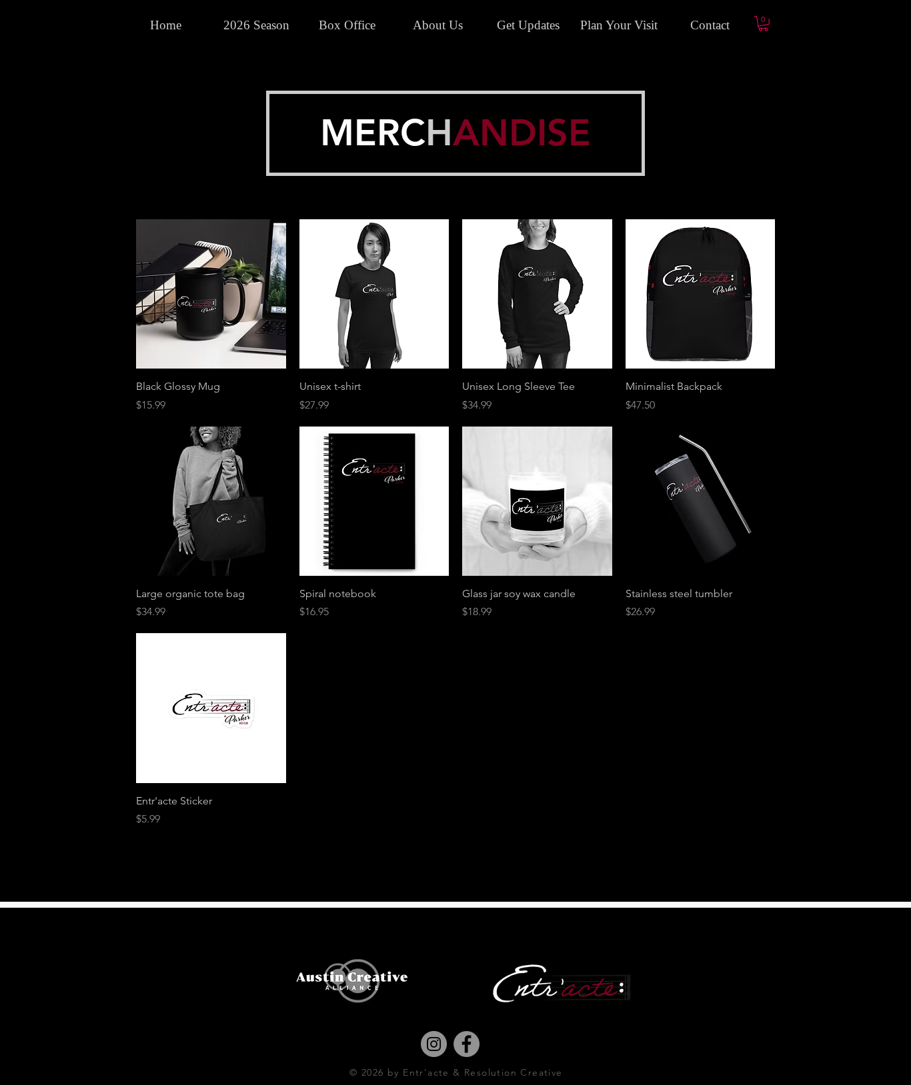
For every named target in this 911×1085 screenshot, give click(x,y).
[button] (763, 23)
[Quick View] (211, 294)
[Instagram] (434, 1044)
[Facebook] (466, 1044)
